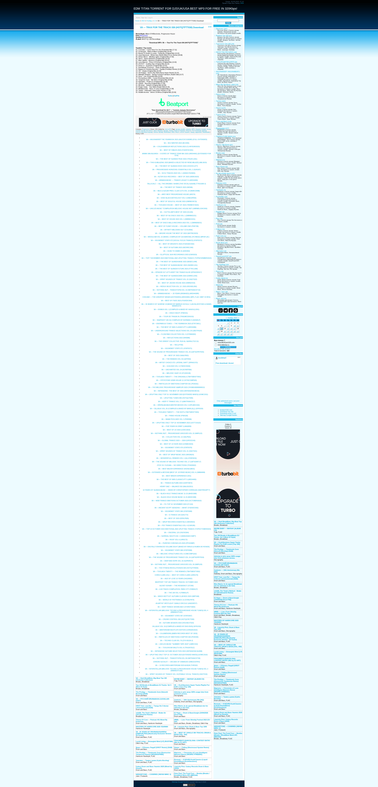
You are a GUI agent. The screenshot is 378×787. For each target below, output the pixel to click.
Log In (150, 17)
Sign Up (144, 17)
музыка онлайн (180, 129)
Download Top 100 (226, 412)
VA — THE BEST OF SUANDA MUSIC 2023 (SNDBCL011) (176, 265)
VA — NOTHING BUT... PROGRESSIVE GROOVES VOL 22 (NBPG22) (176, 433)
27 (222, 334)
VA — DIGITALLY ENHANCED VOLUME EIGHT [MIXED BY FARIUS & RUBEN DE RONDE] (177, 547)
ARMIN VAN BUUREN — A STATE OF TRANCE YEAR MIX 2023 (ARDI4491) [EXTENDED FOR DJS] (176, 154)
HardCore (219, 205)
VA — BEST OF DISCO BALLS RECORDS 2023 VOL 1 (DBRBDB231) (176, 223)
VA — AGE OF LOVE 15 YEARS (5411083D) (176, 578)
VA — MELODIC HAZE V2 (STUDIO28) (176, 373)
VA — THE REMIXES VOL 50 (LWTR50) (176, 359)
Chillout (218, 229)
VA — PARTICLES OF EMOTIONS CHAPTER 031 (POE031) (176, 384)
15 (228, 328)
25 (238, 331)
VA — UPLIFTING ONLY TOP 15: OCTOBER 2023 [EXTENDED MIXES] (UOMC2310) (176, 655)
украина (188, 129)
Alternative (220, 251)
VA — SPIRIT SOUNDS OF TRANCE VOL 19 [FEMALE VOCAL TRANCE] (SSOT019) (176, 674)
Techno (218, 101)
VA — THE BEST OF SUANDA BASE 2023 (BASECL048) (176, 261)
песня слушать (185, 132)
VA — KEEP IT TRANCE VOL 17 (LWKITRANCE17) (176, 401)
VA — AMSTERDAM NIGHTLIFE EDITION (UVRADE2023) (176, 630)
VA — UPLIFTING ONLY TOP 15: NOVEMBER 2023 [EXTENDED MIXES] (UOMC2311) (176, 394)
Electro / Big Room (222, 145)
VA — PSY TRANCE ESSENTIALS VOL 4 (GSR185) (176, 525)
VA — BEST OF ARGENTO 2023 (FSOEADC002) (176, 244)
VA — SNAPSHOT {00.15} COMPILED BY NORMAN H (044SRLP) (176, 320)
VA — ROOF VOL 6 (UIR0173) (176, 539)
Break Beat (220, 243)
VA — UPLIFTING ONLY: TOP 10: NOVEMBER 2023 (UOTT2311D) (176, 423)
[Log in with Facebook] (230, 310)
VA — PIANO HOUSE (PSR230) (176, 416)
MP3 (193, 129)
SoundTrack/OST (222, 256)
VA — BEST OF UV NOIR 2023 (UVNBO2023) (176, 444)
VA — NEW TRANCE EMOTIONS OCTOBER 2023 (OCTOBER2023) (176, 501)
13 (155, 21)
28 (225, 334)
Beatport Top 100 (222, 35)
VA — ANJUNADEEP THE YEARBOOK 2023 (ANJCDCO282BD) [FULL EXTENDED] (176, 139)
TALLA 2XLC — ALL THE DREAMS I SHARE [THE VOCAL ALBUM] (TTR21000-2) (176, 184)
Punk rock (219, 236)
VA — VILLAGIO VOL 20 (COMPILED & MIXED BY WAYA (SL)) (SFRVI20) (176, 408)
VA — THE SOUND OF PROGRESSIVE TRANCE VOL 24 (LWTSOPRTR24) (176, 557)
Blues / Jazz (220, 292)
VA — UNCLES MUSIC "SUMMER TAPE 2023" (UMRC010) (176, 644)
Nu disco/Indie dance (223, 173)
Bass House (220, 166)
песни (209, 129)
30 (231, 334)
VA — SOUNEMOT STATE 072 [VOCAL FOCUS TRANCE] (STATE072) (176, 240)
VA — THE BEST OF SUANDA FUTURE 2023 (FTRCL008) (176, 269)
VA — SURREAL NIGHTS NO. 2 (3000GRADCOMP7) (176, 536)
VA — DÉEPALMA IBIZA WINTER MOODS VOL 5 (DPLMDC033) (176, 405)
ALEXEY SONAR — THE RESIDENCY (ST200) (176, 585)
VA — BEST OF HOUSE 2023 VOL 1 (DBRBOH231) (176, 219)
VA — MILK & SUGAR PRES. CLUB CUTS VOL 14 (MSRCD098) (176, 191)
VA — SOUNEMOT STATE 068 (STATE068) (176, 550)
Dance (218, 94)
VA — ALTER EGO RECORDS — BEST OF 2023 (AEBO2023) (176, 176)
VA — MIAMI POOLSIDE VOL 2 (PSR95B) (176, 419)
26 (218, 334)
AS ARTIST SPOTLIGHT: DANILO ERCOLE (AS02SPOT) (176, 603)
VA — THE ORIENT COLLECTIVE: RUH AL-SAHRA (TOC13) (176, 341)
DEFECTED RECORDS (224, 52)
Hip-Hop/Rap (220, 264)
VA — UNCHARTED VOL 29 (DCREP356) (176, 369)
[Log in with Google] (235, 310)
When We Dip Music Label (225, 84)
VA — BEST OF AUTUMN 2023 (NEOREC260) (176, 247)
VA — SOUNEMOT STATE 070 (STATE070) (176, 447)
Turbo (170, 96)
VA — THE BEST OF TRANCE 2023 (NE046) (176, 187)
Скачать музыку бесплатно (144, 130)
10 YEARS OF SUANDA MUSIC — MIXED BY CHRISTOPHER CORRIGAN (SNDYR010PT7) (176, 490)
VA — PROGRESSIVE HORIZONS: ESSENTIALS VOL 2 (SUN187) (176, 169)
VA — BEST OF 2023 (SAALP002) (176, 355)
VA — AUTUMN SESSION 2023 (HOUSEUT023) (176, 623)
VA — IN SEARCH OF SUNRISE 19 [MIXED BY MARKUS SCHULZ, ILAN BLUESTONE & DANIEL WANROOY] (176, 305)
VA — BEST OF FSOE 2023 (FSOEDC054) (176, 300)
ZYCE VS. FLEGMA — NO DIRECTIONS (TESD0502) (176, 465)
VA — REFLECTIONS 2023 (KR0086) (176, 338)
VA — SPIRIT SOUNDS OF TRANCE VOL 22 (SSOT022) (176, 279)
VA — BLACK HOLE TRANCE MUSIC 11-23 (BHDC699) (176, 493)
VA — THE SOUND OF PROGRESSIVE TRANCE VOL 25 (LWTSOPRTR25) (176, 352)
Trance (218, 115)
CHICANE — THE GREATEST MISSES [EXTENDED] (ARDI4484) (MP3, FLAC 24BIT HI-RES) (176, 297)
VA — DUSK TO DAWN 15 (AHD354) (176, 251)
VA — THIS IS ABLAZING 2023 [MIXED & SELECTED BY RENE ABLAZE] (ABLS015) (176, 162)
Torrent (171, 130)
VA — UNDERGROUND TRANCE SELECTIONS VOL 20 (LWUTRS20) (176, 331)
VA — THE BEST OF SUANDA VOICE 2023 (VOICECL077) (176, 166)
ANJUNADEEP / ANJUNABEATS (227, 71)
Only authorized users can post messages (228, 402)
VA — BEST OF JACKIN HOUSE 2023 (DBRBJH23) (176, 283)
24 (235, 331)
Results (217, 349)
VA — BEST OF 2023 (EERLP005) (176, 518)
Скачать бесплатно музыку (144, 132)
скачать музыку (158, 132)
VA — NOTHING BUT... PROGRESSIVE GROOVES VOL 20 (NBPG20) (176, 564)
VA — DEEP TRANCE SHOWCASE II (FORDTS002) (176, 607)
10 (235, 326)
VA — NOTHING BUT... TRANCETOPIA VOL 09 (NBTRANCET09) (176, 658)
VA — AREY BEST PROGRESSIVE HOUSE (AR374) (176, 194)
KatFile (176, 96)
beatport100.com (226, 410)
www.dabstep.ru (223, 345)
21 (225, 331)
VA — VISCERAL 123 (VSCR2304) (176, 532)
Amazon (188, 130)
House (218, 108)
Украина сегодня (200, 129)
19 (218, 331)
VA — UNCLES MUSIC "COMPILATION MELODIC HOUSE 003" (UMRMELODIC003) (176, 208)
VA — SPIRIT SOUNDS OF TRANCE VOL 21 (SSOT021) (176, 451)
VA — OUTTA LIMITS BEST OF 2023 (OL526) (176, 212)
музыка (166, 130)
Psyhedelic (220, 197)
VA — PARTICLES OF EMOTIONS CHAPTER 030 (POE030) (176, 637)
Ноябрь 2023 (232, 318)
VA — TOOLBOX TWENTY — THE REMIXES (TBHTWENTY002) (176, 571)
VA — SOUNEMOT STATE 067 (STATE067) (176, 616)
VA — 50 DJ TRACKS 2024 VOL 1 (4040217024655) (176, 173)
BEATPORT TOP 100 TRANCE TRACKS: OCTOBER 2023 (176, 582)
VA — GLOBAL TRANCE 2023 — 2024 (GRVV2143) (176, 440)
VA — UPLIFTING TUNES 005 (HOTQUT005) (176, 398)
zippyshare (198, 132)
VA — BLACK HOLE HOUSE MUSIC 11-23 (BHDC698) (176, 497)
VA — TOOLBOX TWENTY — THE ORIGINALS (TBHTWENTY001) (176, 377)
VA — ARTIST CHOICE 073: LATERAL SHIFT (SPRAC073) (176, 362)
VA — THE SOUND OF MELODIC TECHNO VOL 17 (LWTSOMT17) (176, 462)
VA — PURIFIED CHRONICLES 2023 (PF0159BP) (176, 543)
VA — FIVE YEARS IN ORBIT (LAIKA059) (176, 426)
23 (231, 331)
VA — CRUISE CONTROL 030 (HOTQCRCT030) (176, 619)
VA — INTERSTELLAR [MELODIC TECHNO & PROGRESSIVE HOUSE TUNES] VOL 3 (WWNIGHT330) (176, 669)
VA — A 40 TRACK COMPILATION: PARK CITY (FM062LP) (176, 589)
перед (192, 132)
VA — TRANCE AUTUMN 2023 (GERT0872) (176, 483)
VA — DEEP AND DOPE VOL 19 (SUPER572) (176, 561)
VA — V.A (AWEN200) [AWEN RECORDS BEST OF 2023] (176, 633)
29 (228, 334)
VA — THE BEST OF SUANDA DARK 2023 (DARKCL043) (176, 276)
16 (231, 328)
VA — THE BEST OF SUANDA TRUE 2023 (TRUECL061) (176, 159)
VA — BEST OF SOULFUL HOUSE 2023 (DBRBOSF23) (176, 201)
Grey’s (177, 132)
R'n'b (218, 224)
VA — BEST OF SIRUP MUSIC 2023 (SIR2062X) (176, 454)
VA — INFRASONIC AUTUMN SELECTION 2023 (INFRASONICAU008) (176, 651)
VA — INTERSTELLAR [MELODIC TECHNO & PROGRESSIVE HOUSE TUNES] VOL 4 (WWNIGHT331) (176, 611)
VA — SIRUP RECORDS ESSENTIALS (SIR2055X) (176, 522)
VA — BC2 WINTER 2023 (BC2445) (176, 143)
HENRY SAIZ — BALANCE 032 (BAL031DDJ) (176, 486)
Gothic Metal (220, 278)
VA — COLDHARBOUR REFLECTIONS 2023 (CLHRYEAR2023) (176, 146)
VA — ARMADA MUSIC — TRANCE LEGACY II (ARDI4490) (176, 180)
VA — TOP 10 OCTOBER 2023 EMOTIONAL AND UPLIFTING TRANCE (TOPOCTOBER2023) (176, 529)
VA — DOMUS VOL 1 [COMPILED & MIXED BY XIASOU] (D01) (176, 309)
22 (228, 331)
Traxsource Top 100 (223, 44)
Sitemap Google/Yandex (228, 415)
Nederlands (206, 132)
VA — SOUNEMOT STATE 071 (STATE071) (176, 348)
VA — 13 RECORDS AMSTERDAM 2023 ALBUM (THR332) (176, 665)
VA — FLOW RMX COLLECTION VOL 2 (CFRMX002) (176, 334)
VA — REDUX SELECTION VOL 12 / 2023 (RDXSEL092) (176, 286)
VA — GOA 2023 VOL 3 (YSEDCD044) (176, 366)
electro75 (168, 129)
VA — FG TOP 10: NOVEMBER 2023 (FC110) (176, 504)
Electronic (219, 29)
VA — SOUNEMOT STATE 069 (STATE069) (176, 511)
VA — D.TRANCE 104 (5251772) (176, 515)
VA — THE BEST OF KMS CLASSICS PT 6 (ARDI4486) (176, 327)
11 (238, 326)
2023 (143, 21)
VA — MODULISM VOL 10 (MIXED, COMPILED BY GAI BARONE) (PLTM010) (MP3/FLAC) (176, 237)
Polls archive (225, 349)
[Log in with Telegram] (225, 310)
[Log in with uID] (220, 310)
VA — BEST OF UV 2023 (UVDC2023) (176, 430)
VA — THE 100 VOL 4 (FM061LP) (176, 593)
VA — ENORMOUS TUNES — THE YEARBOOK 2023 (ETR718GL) (176, 323)
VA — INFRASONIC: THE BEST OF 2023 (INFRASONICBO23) (176, 391)
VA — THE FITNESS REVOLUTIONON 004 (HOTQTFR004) (176, 568)
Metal (218, 285)
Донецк (204, 130)
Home (138, 17)
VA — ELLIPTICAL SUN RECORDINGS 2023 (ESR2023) (176, 254)
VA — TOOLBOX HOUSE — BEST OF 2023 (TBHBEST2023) (176, 205)
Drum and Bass (221, 121)
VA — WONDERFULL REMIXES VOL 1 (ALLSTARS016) (176, 458)
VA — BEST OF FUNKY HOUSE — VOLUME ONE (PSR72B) (176, 226)
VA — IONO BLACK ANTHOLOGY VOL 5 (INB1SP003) (176, 198)
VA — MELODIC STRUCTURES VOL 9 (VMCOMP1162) (176, 554)
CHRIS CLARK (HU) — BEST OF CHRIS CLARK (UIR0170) (176, 575)
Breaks (218, 153)
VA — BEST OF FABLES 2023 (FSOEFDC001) (176, 150)
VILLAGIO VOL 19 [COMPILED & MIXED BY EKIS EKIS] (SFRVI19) (176, 626)
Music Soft (220, 298)
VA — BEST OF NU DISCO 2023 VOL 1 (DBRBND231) (176, 215)
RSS (242, 3)
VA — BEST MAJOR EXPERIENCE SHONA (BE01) (176, 469)
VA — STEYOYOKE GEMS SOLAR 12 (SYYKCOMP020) (176, 380)
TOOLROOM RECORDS (225, 62)
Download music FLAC (228, 413)
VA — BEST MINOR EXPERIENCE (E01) (176, 476)
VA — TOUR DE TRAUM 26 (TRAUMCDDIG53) (176, 316)
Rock (218, 271)
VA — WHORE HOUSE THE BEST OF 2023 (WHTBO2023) (176, 233)
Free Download (196, 130)
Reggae (219, 212)
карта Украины (158, 130)
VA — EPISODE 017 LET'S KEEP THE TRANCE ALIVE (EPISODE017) (176, 272)
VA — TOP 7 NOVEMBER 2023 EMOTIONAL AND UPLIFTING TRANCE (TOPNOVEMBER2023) (176, 258)
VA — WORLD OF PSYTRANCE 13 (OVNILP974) (176, 600)
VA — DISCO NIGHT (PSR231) (176, 313)
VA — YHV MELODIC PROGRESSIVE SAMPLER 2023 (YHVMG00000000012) (176, 387)
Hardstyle (219, 190)
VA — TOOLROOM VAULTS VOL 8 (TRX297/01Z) (176, 647)
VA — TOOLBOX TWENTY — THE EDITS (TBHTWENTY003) (176, 412)
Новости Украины (179, 130)
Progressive (145, 129)
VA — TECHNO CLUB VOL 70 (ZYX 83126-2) (176, 640)
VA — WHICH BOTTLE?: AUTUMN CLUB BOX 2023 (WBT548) (176, 596)
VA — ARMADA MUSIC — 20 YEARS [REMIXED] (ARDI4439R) (176, 293)
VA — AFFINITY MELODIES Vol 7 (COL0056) (176, 230)
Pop (217, 218)
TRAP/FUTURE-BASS (224, 136)
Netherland (167, 132)
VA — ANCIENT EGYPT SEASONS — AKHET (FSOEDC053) (176, 508)
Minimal (218, 160)
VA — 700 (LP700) (176, 345)
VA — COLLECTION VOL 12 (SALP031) (176, 437)
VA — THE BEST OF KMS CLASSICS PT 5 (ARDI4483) (176, 479)
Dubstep (219, 183)
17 (235, 328)
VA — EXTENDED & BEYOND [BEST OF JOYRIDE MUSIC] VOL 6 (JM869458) (176, 472)
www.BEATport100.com (226, 342)
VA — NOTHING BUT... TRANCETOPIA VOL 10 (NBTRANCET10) (176, 290)
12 (218, 328)
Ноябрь (149, 21)
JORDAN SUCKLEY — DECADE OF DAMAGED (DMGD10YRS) (176, 662)
